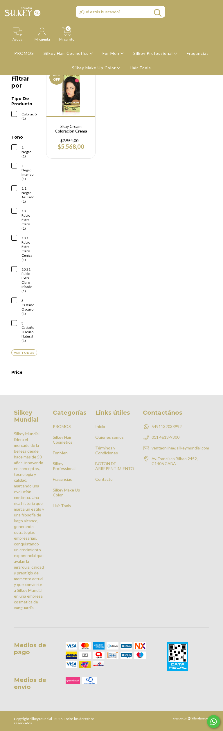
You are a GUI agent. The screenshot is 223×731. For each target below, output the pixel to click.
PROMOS (24, 53)
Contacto (104, 479)
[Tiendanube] (191, 719)
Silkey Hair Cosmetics (67, 53)
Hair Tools (140, 67)
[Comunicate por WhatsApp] (213, 721)
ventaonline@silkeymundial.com (180, 447)
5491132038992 (167, 426)
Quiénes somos (109, 437)
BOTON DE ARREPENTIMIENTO (114, 466)
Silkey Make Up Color (94, 67)
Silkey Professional (153, 53)
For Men (111, 53)
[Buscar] (157, 13)
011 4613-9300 (165, 437)
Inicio (100, 426)
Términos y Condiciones (106, 450)
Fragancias (198, 53)
